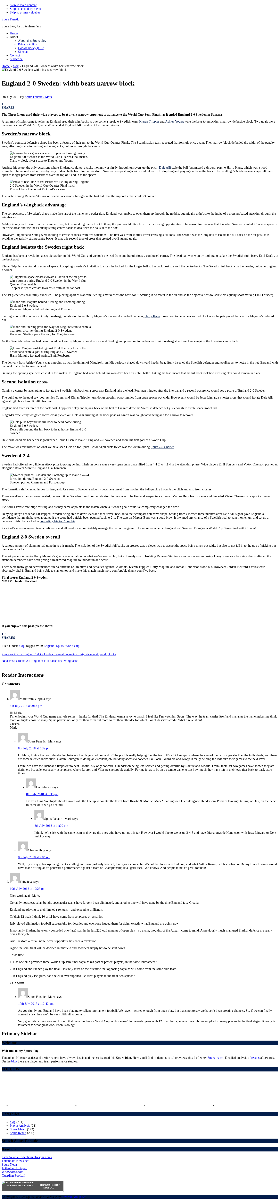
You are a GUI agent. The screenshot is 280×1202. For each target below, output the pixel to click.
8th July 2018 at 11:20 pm (51, 825)
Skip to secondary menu (25, 8)
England (49, 646)
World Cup (72, 646)
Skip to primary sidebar (25, 12)
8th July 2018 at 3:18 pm (26, 705)
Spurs (60, 646)
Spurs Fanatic (10, 19)
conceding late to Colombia (57, 521)
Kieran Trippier (149, 121)
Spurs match (215, 1057)
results (255, 1057)
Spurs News (9, 1164)
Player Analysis (20, 1125)
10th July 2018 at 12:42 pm (35, 1003)
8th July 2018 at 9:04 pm (34, 857)
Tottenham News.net (15, 1161)
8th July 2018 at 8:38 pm (42, 794)
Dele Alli (165, 167)
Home (6, 66)
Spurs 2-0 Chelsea (162, 447)
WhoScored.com (12, 1172)
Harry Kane (152, 316)
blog (16, 66)
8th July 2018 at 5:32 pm (34, 748)
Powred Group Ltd (74, 1197)
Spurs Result (18, 1133)
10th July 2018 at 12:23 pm (27, 888)
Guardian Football (13, 1175)
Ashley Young (174, 121)
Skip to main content (23, 5)
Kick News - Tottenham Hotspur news (27, 1157)
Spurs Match (18, 1129)
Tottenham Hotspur (14, 1168)
